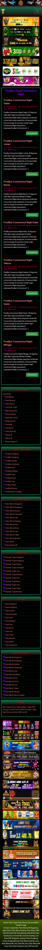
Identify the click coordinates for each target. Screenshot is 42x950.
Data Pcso (9, 624)
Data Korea (9, 628)
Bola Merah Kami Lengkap (14, 695)
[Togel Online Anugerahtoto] (21, 864)
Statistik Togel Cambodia (14, 568)
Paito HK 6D (7, 394)
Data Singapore (11, 604)
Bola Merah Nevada (12, 692)
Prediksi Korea (10, 478)
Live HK (24, 712)
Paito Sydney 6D (11, 545)
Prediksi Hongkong (12, 457)
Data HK (6, 933)
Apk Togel (6, 707)
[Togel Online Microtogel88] (21, 725)
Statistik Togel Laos (12, 571)
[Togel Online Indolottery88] (21, 874)
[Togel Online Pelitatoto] (21, 71)
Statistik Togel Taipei (13, 588)
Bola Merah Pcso (11, 678)
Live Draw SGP (16, 712)
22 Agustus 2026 (11, 348)
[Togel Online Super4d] (21, 41)
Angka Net (14, 928)
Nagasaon (34, 928)
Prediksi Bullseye (11, 471)
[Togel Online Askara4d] (21, 775)
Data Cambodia (11, 614)
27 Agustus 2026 (11, 147)
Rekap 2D (8, 438)
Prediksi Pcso (10, 474)
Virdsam (7, 928)
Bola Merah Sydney (12, 664)
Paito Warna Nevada (12, 538)
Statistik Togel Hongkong (14, 561)
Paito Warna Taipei (12, 535)
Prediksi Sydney (11, 461)
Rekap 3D (8, 435)
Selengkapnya (32, 133)
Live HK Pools (13, 709)
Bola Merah (9, 397)
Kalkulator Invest (11, 418)
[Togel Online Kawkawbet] (21, 755)
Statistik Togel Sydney (13, 564)
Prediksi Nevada (11, 488)
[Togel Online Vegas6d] (21, 765)
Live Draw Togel (11, 407)
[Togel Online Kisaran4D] (21, 51)
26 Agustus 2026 (11, 188)
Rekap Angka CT (11, 442)
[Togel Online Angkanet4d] (21, 884)
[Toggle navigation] (37, 11)
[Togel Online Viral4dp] (21, 81)
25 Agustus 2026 (11, 225)
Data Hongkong (11, 607)
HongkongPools (13, 941)
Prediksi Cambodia (12, 464)
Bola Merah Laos (11, 671)
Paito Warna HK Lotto (9, 943)
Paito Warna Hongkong (13, 507)
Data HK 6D (9, 642)
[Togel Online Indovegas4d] (21, 914)
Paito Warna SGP (33, 930)
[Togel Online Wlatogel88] (21, 795)
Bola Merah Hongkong (13, 661)
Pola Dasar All (10, 431)
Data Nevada (10, 638)
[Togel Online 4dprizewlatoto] (21, 805)
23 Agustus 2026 (11, 307)
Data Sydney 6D (11, 645)
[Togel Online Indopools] (21, 894)
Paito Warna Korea (12, 528)
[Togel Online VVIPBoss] (21, 21)
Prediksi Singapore (12, 454)
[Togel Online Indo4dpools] (21, 825)
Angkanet (15, 938)
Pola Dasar (9, 428)
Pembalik (8, 424)
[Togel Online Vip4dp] (21, 845)
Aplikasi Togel (26, 707)
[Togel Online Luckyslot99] (21, 835)
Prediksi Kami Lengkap (13, 492)
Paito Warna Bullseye (13, 521)
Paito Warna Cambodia (13, 514)
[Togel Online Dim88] (21, 31)
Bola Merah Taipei (12, 688)
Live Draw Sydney (28, 936)
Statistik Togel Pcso (12, 578)
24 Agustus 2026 (11, 266)
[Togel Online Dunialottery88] (21, 854)
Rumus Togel (15, 707)
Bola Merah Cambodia (13, 668)
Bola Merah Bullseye (12, 674)
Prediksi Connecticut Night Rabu (21, 222)
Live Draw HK (16, 936)
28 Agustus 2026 (11, 106)
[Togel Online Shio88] (21, 904)
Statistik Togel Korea (13, 581)
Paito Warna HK (24, 928)
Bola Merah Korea (11, 681)
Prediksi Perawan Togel (27, 709)
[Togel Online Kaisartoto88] (21, 815)
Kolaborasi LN (10, 421)
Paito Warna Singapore (13, 504)
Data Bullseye (10, 621)
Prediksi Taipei (10, 485)
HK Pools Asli (33, 946)
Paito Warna (9, 404)
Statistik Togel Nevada (13, 592)
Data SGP (12, 933)
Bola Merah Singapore (13, 657)
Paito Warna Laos (11, 518)
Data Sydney (10, 611)
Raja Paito (6, 712)
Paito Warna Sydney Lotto (29, 941)
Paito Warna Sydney (12, 511)
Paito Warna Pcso (11, 524)
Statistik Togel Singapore (14, 557)
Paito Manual (10, 400)
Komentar (13, 109)
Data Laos (9, 618)
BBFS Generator (11, 411)
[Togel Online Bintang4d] (21, 785)
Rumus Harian (10, 414)
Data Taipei (9, 635)
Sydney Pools (25, 938)
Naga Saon (7, 930)
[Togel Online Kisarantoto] (21, 61)
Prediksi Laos (10, 467)
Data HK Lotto (23, 943)
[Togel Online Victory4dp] (21, 745)
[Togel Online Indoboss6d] (21, 735)
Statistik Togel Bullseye (13, 574)
